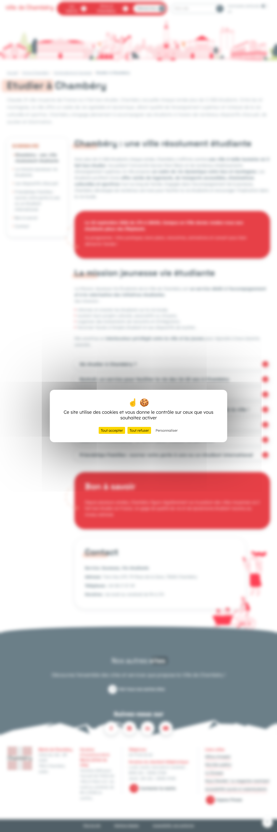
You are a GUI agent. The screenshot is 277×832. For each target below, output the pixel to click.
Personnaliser (167, 430)
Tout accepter (112, 430)
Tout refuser (139, 430)
